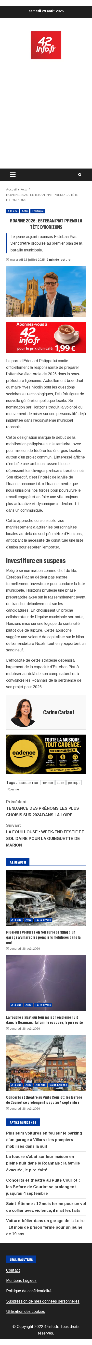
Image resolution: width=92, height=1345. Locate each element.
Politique (38, 211)
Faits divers (43, 919)
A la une (13, 211)
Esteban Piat (28, 783)
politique (74, 783)
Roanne (13, 789)
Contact (13, 1270)
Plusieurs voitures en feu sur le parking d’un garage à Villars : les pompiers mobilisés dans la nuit (46, 898)
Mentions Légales (21, 1280)
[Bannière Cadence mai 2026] (46, 754)
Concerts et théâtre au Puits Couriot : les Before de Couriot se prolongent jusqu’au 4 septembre (46, 1063)
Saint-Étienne (58, 1085)
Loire (60, 783)
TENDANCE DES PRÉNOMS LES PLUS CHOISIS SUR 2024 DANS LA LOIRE (42, 808)
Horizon (47, 783)
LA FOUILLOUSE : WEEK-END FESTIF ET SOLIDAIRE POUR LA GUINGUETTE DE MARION (45, 835)
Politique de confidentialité (29, 1291)
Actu (25, 211)
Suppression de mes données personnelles (42, 1301)
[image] (46, 337)
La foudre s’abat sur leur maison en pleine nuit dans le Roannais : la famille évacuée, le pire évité (46, 983)
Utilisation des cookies (25, 1311)
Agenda (40, 1085)
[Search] (80, 174)
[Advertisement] (46, 114)
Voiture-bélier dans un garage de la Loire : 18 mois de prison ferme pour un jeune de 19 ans (45, 1227)
